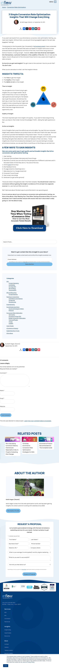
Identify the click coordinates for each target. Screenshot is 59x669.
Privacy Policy (25, 261)
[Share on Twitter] (27, 28)
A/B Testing (12, 315)
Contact (6, 644)
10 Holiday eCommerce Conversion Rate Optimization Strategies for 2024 (28, 448)
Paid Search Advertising (13, 297)
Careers (6, 647)
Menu (51, 2)
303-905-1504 (11, 602)
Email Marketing (11, 304)
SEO (8, 281)
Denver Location (8, 653)
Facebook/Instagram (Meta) (16, 309)
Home (4, 7)
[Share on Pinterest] (30, 28)
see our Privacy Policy (28, 662)
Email (2, 398)
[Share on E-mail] (36, 28)
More (6, 641)
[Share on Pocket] (39, 28)
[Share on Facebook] (24, 28)
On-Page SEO (12, 287)
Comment (3, 373)
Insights (7, 626)
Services (7, 609)
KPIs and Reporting (11, 293)
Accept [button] (5, 665)
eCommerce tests (39, 46)
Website (2, 406)
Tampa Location (8, 650)
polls (9, 165)
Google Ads (12, 300)
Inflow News (10, 333)
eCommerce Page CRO (15, 316)
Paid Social (7, 621)
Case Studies (10, 326)
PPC (5, 615)
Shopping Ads (12, 302)
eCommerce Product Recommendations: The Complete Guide (45, 446)
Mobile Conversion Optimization (17, 318)
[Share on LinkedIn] (33, 28)
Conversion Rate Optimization (16, 7)
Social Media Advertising (13, 307)
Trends (11, 322)
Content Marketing (14, 283)
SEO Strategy (12, 288)
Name (2, 390)
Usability (11, 323)
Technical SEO (12, 290)
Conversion (7, 618)
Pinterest (11, 310)
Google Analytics (13, 294)
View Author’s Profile (13, 511)
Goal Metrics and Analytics (16, 298)
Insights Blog (7, 630)
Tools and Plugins (13, 320)
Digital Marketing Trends (13, 331)
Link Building (12, 285)
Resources (7, 636)
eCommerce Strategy (12, 328)
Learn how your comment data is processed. (37, 421)
